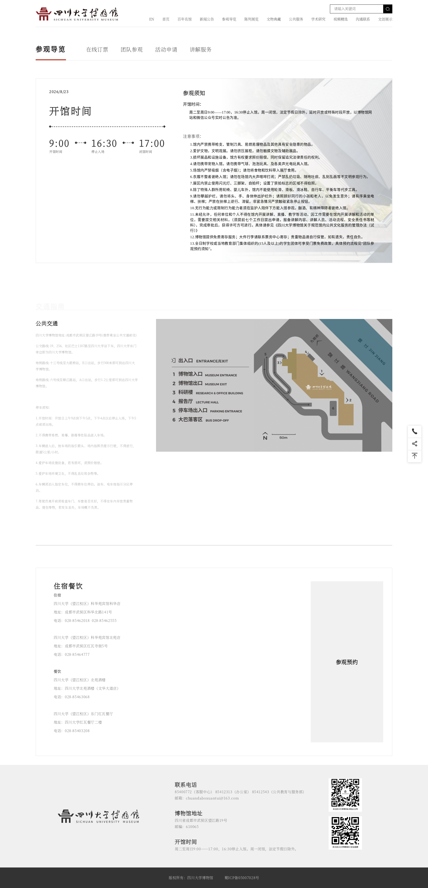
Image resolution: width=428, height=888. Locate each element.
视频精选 (340, 19)
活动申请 (166, 49)
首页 (165, 19)
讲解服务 (201, 49)
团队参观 (132, 49)
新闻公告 (207, 19)
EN (151, 19)
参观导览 (229, 19)
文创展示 (385, 19)
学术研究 (318, 19)
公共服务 (296, 19)
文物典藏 (274, 19)
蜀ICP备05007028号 (241, 877)
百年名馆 (184, 19)
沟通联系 (363, 19)
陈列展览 (251, 19)
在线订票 (97, 49)
